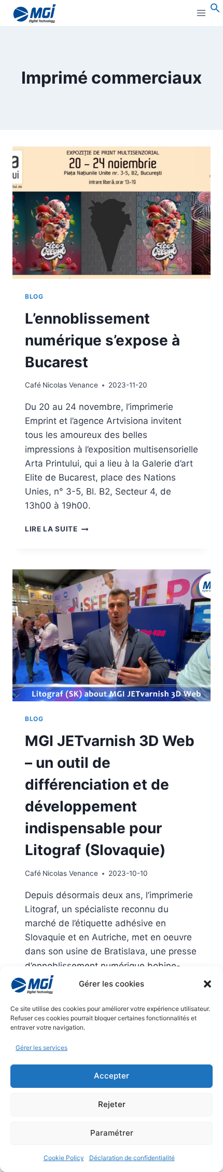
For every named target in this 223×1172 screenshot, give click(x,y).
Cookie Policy (64, 1158)
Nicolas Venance (70, 385)
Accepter (111, 1076)
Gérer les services (41, 1047)
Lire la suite (56, 529)
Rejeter (112, 1104)
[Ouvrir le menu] (201, 13)
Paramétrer (111, 1133)
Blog (34, 296)
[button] (207, 984)
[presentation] (111, 212)
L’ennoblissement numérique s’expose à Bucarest (102, 340)
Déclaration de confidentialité (132, 1158)
